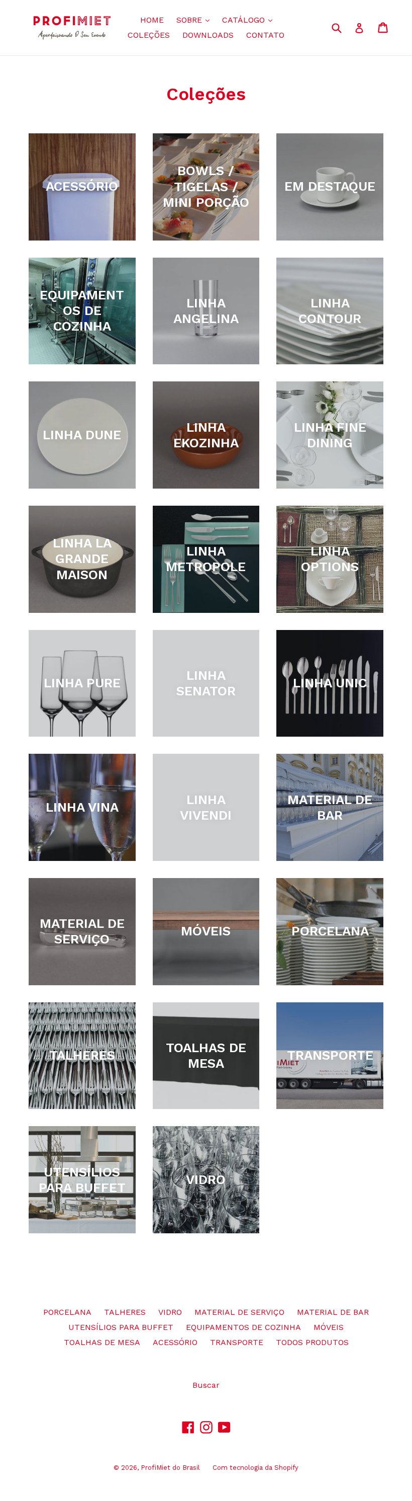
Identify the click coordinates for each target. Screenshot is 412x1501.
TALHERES (125, 1312)
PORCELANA (67, 1312)
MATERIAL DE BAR (333, 1312)
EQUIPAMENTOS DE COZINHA (243, 1327)
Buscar (206, 1385)
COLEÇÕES (149, 35)
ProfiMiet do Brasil (170, 1467)
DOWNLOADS (208, 35)
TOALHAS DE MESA (102, 1342)
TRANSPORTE (236, 1342)
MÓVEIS (329, 1327)
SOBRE (195, 20)
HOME (152, 20)
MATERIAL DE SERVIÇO (239, 1312)
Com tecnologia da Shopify (255, 1467)
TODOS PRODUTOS (312, 1342)
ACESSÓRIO (175, 1342)
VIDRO (170, 1312)
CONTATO (265, 35)
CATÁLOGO (249, 20)
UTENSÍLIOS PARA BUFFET (120, 1327)
